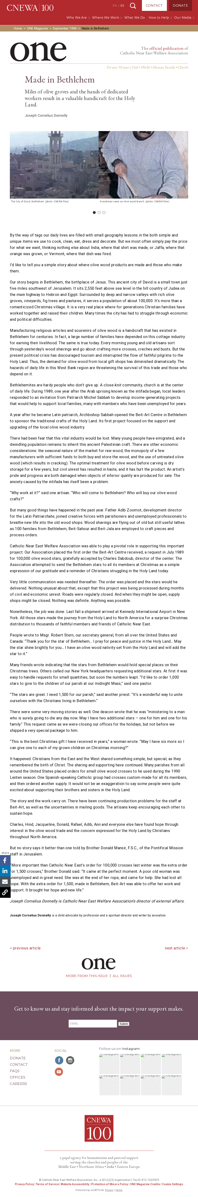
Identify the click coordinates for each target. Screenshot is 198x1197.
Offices (18, 1077)
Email (5, 881)
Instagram (131, 1049)
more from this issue (87, 976)
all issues (122, 976)
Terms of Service (47, 1184)
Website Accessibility (75, 1184)
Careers (18, 1084)
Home (18, 28)
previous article (27, 948)
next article (175, 948)
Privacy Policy (24, 1184)
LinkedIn (5, 871)
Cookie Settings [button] (172, 1184)
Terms (118, 1190)
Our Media (182, 17)
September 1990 (65, 28)
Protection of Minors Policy (109, 1184)
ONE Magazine (37, 28)
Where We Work (105, 17)
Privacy (109, 1190)
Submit (124, 1023)
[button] (109, 1064)
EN (115, 5)
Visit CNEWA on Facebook (59, 1060)
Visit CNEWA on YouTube (59, 1072)
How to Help (159, 17)
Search (133, 5)
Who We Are (77, 17)
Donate (180, 5)
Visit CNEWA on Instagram (70, 1060)
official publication (166, 48)
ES (122, 5)
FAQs (15, 1071)
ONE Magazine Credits (145, 1184)
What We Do (134, 17)
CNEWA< (30, 8)
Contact (154, 5)
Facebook (5, 860)
